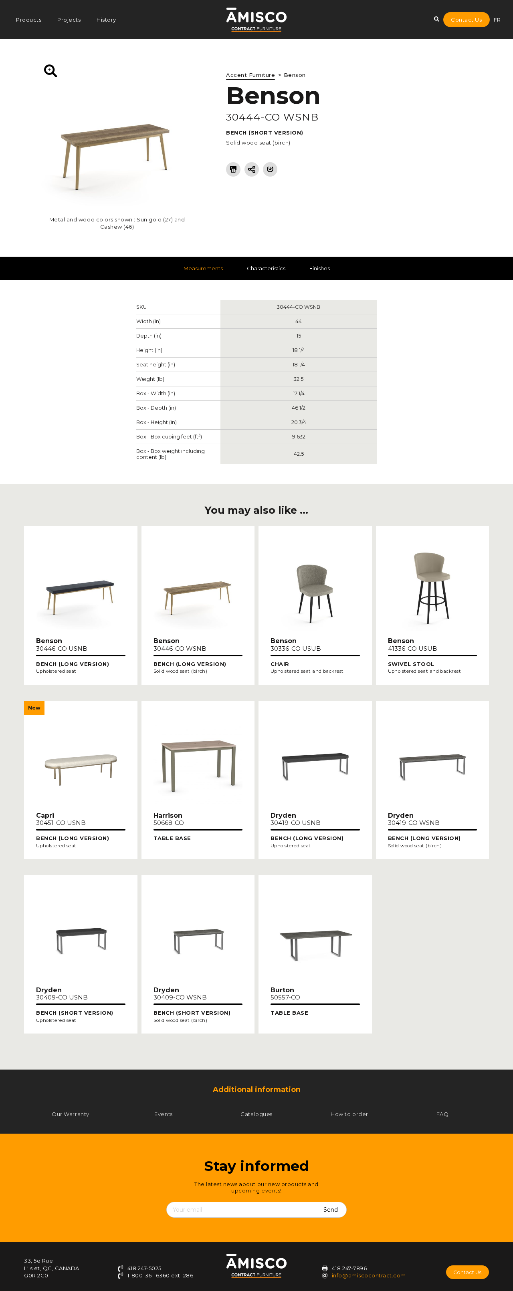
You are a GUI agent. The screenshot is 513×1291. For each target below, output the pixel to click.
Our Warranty (70, 1114)
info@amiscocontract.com (369, 1275)
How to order (349, 1114)
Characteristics (266, 268)
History (106, 19)
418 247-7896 (349, 1268)
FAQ (442, 1114)
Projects (69, 19)
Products (28, 19)
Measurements (203, 268)
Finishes (319, 268)
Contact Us (466, 19)
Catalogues (256, 1114)
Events (163, 1114)
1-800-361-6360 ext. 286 (159, 1275)
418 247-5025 (144, 1268)
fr (497, 19)
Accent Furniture (250, 75)
